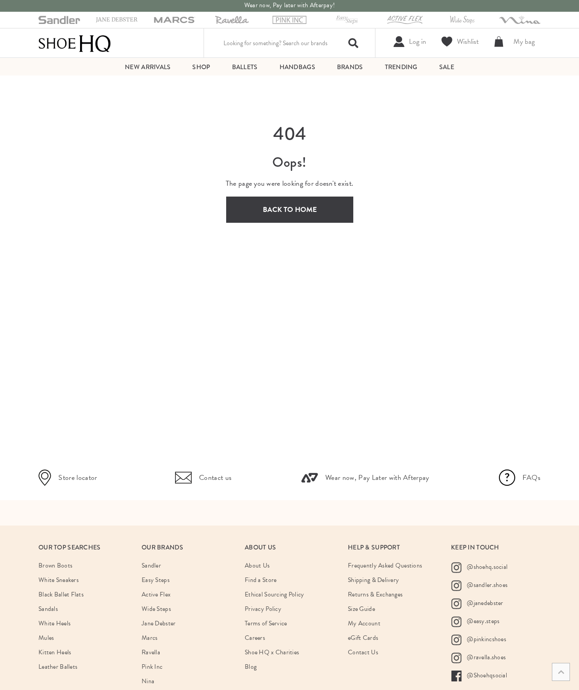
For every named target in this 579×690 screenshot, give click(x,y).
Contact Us (363, 652)
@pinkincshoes (485, 638)
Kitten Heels (54, 652)
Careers (255, 638)
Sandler (151, 565)
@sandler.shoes (486, 584)
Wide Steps (156, 609)
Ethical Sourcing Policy (274, 594)
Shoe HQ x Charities (272, 652)
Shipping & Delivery (373, 580)
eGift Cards (363, 638)
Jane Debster (159, 623)
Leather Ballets (57, 666)
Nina (148, 681)
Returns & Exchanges (375, 594)
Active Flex (156, 594)
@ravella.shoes (485, 657)
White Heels (54, 623)
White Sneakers (58, 580)
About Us (257, 565)
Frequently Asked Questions (385, 565)
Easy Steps (156, 580)
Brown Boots (55, 565)
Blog (250, 666)
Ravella (151, 652)
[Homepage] (74, 43)
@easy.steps (482, 620)
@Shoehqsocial (486, 675)
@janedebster (484, 602)
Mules (46, 638)
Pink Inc (152, 666)
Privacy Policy (263, 609)
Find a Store (260, 580)
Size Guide (361, 609)
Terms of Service (266, 623)
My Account (364, 623)
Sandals (48, 609)
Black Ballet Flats (61, 594)
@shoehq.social (486, 566)
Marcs (149, 638)
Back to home (290, 209)
